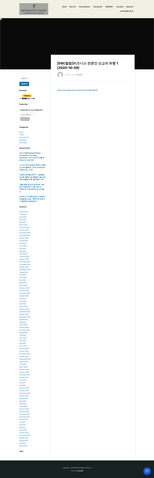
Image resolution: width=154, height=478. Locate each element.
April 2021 (22, 343)
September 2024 (25, 270)
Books (21, 132)
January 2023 (24, 309)
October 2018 (23, 396)
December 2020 (24, 354)
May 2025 (22, 248)
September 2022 (25, 317)
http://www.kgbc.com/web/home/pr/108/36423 (77, 90)
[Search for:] (32, 78)
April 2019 (22, 385)
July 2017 (22, 422)
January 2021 (24, 351)
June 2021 (22, 338)
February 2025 (24, 256)
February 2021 (24, 348)
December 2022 (24, 312)
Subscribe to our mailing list (31, 110)
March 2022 (23, 325)
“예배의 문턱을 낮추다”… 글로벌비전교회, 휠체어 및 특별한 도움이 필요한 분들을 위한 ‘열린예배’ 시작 (32, 177)
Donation (120, 7)
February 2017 (24, 433)
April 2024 (22, 283)
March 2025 (23, 254)
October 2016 (23, 438)
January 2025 (24, 259)
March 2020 (23, 367)
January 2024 (24, 291)
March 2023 (23, 306)
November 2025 (24, 235)
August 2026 (23, 212)
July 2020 (22, 364)
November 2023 (24, 293)
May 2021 (22, 341)
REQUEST (109, 7)
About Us (129, 7)
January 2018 (24, 412)
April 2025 (22, 251)
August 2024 (23, 272)
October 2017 (23, 419)
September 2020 (25, 359)
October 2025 (23, 238)
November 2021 (24, 330)
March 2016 (23, 446)
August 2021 (23, 333)
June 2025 (23, 246)
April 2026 (22, 222)
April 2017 (22, 427)
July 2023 (22, 298)
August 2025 (23, 241)
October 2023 (23, 296)
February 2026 (24, 227)
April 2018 (22, 404)
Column (79, 74)
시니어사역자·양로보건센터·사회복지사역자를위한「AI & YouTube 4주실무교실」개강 (32, 167)
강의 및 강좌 (97, 7)
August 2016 (23, 440)
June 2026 (23, 217)
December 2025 (24, 233)
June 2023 (23, 301)
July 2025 (22, 243)
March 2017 (23, 430)
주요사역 (72, 7)
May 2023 (22, 304)
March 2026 (23, 225)
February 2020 (24, 369)
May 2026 (22, 220)
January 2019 (24, 391)
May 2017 (22, 425)
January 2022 (24, 327)
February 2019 (24, 388)
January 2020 (24, 372)
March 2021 (23, 346)
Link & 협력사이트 (126, 11)
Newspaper (23, 143)
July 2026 (22, 214)
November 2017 (24, 417)
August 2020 (23, 362)
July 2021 (22, 335)
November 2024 (24, 264)
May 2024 (22, 280)
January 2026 (24, 230)
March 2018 (23, 406)
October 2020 (24, 356)
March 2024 (23, 285)
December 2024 (24, 262)
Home (64, 7)
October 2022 (23, 314)
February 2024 (24, 288)
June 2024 (23, 277)
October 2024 (24, 267)
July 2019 (22, 380)
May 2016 (22, 443)
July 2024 (22, 275)
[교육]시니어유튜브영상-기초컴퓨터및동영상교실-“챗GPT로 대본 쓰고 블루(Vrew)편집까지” (32, 198)
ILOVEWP (80, 470)
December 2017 (24, 414)
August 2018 (23, 398)
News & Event (24, 137)
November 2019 (24, 375)
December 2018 (24, 393)
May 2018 (22, 401)
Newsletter (23, 140)
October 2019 (23, 377)
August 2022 (23, 319)
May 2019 (22, 383)
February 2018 (24, 409)
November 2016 (24, 435)
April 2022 (22, 322)
